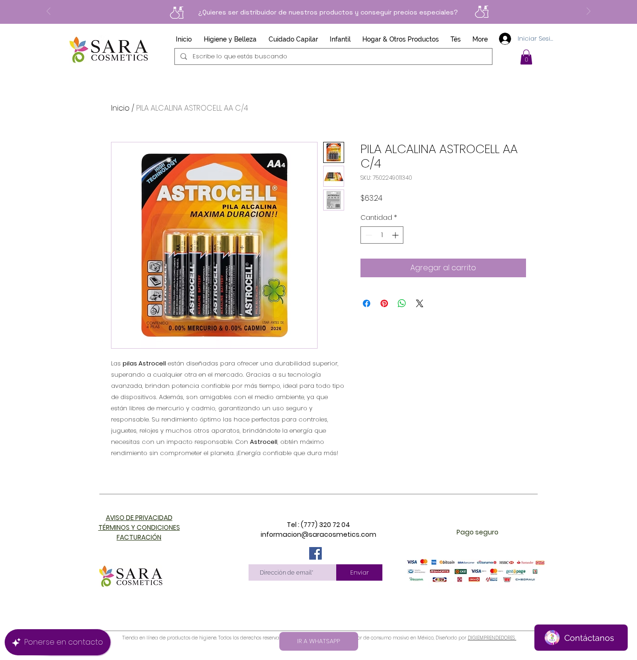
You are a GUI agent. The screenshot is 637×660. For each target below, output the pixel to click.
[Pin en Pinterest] (384, 303)
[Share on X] (419, 303)
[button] (526, 56)
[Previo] (48, 11)
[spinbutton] (382, 235)
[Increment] (396, 235)
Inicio (120, 108)
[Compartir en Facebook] (366, 303)
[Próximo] (588, 11)
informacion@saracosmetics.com (318, 534)
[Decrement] (368, 235)
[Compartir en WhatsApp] (402, 303)
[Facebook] (315, 553)
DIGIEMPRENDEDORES (492, 637)
